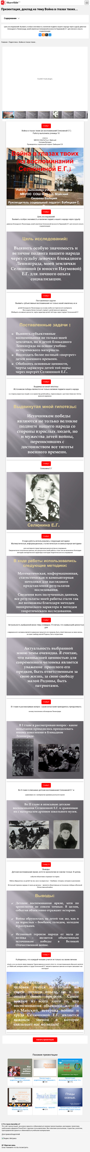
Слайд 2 (46, 212)
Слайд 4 (46, 382)
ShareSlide (13, 2)
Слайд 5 (46, 463)
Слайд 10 (46, 864)
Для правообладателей (11, 1134)
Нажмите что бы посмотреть (17, 1147)
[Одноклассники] (43, 34)
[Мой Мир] (50, 34)
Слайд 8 (46, 702)
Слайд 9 (46, 785)
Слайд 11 (46, 954)
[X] (46, 34)
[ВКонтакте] (40, 34)
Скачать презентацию (45, 1040)
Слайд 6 (46, 536)
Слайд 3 (46, 296)
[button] (85, 49)
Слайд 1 (46, 126)
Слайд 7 (46, 620)
